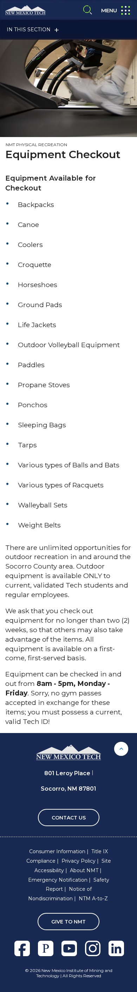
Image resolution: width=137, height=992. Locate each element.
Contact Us (69, 818)
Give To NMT (68, 922)
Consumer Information (57, 851)
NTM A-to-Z (93, 898)
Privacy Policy (78, 861)
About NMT (84, 870)
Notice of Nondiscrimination (60, 894)
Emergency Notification (57, 880)
